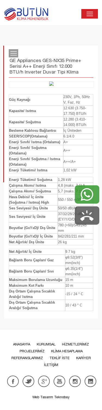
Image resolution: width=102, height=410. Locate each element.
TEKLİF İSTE (60, 358)
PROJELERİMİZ (32, 351)
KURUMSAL (46, 344)
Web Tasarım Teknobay (51, 397)
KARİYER (83, 358)
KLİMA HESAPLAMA (67, 351)
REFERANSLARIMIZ (27, 358)
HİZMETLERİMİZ (75, 344)
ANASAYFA (21, 344)
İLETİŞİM (51, 365)
